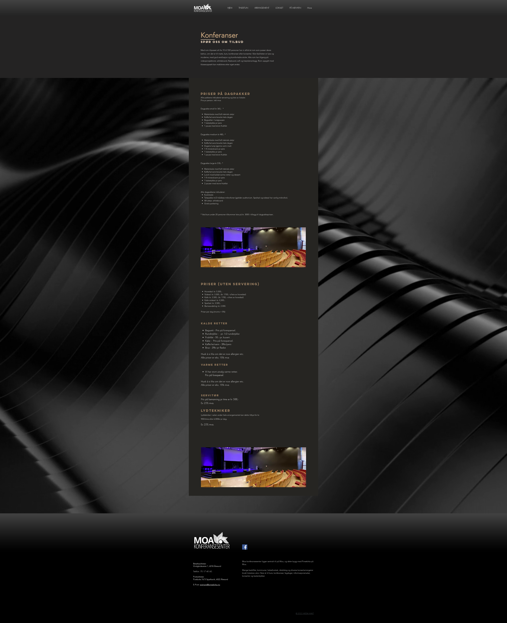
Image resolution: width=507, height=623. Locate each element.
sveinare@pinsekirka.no (210, 584)
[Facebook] (244, 547)
